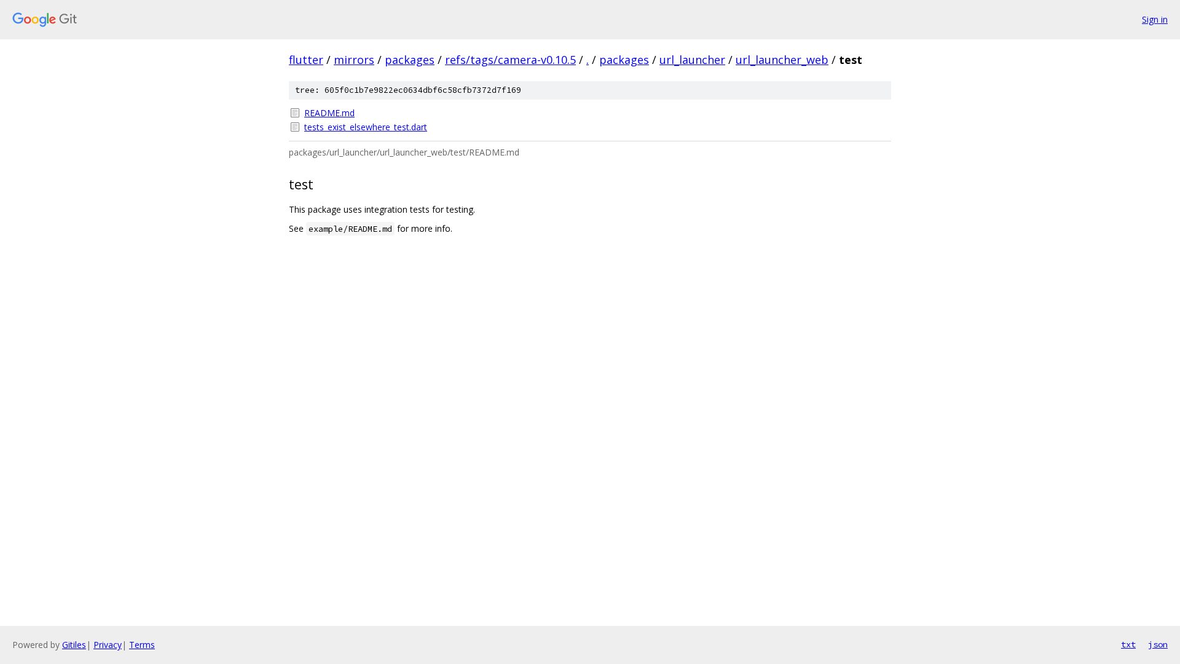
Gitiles (74, 644)
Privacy (107, 644)
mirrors (354, 59)
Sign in (1155, 19)
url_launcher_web (782, 59)
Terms (142, 644)
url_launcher (692, 59)
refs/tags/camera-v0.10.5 (510, 59)
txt (1128, 644)
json (1158, 644)
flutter (306, 59)
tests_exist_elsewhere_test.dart (365, 127)
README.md (329, 113)
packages (410, 59)
